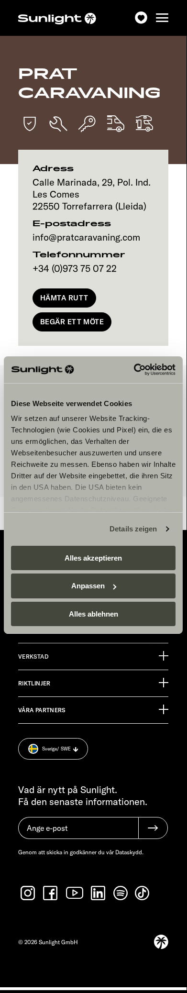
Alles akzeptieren (93, 557)
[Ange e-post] (78, 833)
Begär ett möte (72, 321)
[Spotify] (121, 893)
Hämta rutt (64, 297)
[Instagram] (28, 893)
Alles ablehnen (93, 614)
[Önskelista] (141, 18)
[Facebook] (51, 893)
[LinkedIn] (99, 893)
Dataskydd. (129, 852)
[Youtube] (75, 893)
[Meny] (162, 18)
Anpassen (88, 586)
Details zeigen (133, 529)
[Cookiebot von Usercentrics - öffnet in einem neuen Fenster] (134, 370)
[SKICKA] (153, 828)
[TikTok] (143, 893)
